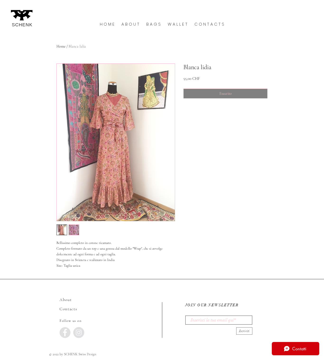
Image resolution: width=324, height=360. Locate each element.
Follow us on (71, 321)
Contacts (68, 308)
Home (60, 46)
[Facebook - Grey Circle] (65, 332)
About (66, 299)
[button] (130, 24)
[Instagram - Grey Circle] (78, 332)
